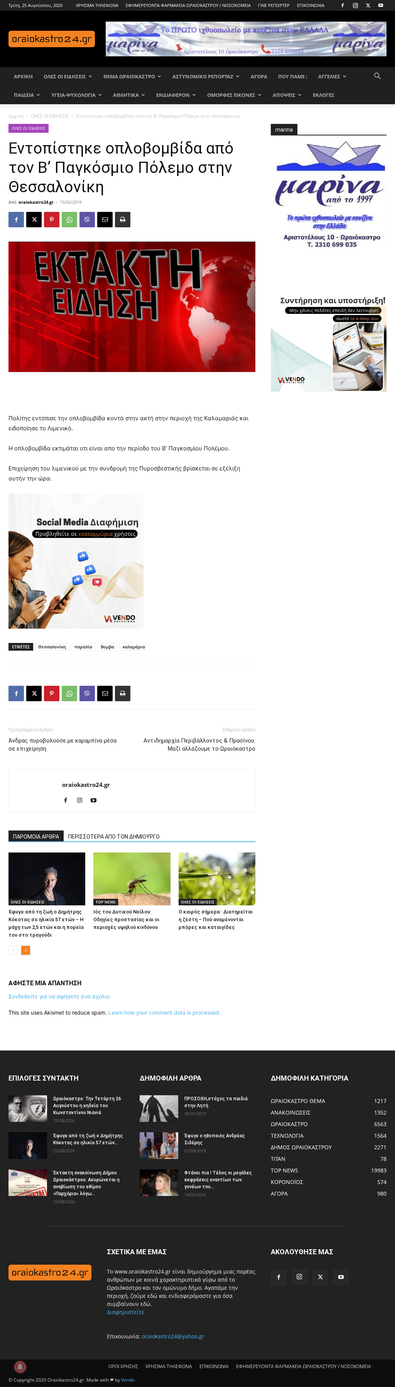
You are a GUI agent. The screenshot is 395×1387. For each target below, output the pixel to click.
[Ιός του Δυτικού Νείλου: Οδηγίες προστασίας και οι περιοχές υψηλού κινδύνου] (131, 878)
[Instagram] (355, 5)
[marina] (329, 198)
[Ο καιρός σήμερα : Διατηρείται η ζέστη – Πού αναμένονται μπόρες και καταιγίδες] (217, 878)
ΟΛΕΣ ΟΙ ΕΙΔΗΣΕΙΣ (65, 76)
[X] (368, 5)
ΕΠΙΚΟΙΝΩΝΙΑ (310, 5)
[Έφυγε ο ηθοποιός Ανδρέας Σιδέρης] (159, 1145)
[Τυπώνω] (122, 219)
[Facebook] (342, 5)
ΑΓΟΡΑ (259, 76)
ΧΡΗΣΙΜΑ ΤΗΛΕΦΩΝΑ (97, 5)
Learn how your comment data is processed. (164, 1012)
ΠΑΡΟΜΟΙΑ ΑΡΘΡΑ (36, 837)
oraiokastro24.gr (36, 202)
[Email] (105, 219)
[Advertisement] (132, 393)
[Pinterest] (51, 219)
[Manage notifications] (20, 1367)
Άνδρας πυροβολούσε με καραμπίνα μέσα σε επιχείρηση (62, 744)
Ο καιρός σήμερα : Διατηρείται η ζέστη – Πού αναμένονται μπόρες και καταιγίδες (216, 919)
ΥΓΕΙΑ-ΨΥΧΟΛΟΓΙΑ (73, 94)
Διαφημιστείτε (125, 1312)
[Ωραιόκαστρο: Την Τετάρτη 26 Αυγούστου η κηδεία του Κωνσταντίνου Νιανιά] (27, 1108)
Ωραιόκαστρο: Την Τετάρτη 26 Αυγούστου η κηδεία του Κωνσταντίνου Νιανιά (87, 1105)
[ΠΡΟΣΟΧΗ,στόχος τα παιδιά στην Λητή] (159, 1108)
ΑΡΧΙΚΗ (23, 76)
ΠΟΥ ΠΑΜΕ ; (292, 76)
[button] (377, 77)
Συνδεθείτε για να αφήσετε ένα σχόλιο (59, 996)
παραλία (83, 647)
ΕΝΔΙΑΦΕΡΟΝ (173, 94)
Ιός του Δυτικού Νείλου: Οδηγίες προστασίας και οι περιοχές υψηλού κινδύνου (126, 919)
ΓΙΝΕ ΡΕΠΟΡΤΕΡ (274, 5)
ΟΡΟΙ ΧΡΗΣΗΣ (123, 1366)
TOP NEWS (106, 902)
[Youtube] (381, 5)
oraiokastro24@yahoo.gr (173, 1336)
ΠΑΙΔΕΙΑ (24, 94)
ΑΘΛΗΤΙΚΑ (126, 94)
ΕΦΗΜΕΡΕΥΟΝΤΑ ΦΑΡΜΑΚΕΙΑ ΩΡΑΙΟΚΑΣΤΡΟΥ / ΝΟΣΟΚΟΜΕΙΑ (188, 5)
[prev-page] (13, 950)
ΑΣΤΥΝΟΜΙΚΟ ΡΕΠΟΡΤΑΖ (202, 76)
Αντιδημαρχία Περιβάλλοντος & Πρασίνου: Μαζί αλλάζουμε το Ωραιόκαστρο (199, 744)
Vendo (128, 1380)
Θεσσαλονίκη (52, 647)
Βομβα (107, 647)
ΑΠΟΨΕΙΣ (284, 94)
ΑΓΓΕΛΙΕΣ (329, 76)
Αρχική (16, 116)
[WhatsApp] (69, 219)
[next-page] (25, 950)
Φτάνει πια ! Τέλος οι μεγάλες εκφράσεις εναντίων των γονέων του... (218, 1179)
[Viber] (87, 219)
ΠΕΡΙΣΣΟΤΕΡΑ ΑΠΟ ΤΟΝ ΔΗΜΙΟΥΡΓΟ (114, 837)
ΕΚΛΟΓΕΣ (323, 94)
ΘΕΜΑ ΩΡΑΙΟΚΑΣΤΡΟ (129, 76)
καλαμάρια (134, 647)
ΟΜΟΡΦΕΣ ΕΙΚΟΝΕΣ (231, 94)
